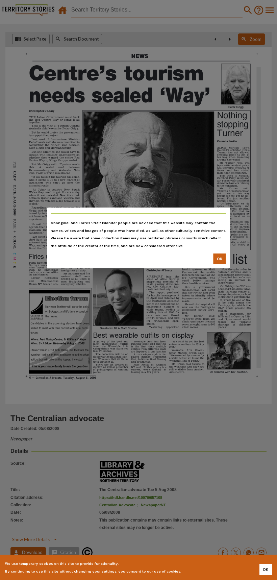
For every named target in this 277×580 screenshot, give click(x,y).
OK (220, 259)
